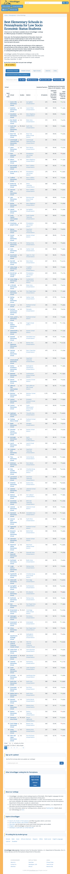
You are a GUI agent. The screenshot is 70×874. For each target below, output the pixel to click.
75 (8, 580)
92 (8, 687)
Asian (17, 839)
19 (8, 215)
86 (8, 649)
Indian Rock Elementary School (13, 651)
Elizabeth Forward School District (30, 401)
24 (8, 249)
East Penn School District (30, 688)
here (23, 810)
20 (8, 223)
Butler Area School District (30, 561)
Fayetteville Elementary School (13, 575)
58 (8, 469)
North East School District (30, 682)
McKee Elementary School (13, 205)
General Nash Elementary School (13, 521)
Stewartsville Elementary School (14, 332)
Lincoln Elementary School (13, 593)
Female (8, 839)
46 (8, 393)
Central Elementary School (13, 401)
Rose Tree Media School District (30, 135)
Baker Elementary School (13, 707)
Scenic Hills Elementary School (13, 103)
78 (8, 598)
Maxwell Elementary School (13, 338)
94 (8, 699)
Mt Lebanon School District (30, 592)
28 (8, 273)
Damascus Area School (13, 718)
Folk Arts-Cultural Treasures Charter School (14, 644)
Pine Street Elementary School (13, 244)
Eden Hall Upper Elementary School (13, 738)
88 (8, 661)
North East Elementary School (13, 683)
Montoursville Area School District (30, 199)
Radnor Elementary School (13, 713)
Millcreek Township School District (30, 502)
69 (8, 538)
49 (8, 413)
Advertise (13, 866)
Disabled (14, 841)
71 (8, 552)
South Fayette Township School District (30, 217)
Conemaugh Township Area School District (30, 141)
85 (8, 642)
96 (8, 711)
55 (8, 449)
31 (8, 291)
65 (8, 513)
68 (8, 531)
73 (8, 566)
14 (8, 183)
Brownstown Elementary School (13, 611)
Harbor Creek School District (30, 249)
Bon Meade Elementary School (13, 121)
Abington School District (30, 424)
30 (8, 285)
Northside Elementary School (13, 599)
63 (8, 501)
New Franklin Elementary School (13, 471)
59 (8, 477)
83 (8, 628)
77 (8, 592)
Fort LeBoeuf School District (30, 495)
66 (8, 519)
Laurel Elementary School (13, 444)
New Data (31, 862)
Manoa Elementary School (13, 230)
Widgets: (11, 826)
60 (8, 483)
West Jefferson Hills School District (30, 387)
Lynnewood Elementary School (13, 478)
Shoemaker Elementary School (13, 689)
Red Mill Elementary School (13, 262)
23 (8, 243)
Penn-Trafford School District (30, 166)
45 (8, 385)
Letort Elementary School (13, 149)
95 (8, 705)
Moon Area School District (30, 121)
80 (8, 610)
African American (26, 839)
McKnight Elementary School (13, 438)
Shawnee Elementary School (13, 484)
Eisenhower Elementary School (13, 256)
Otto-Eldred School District (30, 656)
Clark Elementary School (13, 250)
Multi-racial (47, 839)
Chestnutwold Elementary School (14, 361)
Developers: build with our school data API (21, 827)
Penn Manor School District (30, 148)
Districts (48, 71)
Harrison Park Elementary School (13, 192)
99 (8, 729)
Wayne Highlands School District (30, 719)
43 (8, 373)
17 (8, 203)
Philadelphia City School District (29, 155)
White (41, 839)
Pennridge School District (30, 580)
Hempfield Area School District (30, 337)
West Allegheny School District (30, 114)
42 (8, 366)
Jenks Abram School (13, 172)
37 (8, 330)
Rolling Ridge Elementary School (13, 299)
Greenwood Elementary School (13, 623)
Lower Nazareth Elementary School (13, 555)
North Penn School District (30, 519)
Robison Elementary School (13, 496)
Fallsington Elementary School (13, 617)
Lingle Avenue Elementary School (13, 568)
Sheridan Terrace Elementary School (13, 432)
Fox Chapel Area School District (31, 292)
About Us (13, 862)
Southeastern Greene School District (30, 375)
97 (8, 717)
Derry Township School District (30, 351)
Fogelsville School (13, 527)
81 (8, 616)
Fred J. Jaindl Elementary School (13, 318)
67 (8, 526)
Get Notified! (11, 65)
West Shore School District (30, 262)
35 (8, 317)
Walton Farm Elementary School (14, 695)
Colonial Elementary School (13, 508)
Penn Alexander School (13, 155)
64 (8, 507)
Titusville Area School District (30, 414)
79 (8, 604)
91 (8, 681)
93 (8, 693)
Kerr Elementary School (13, 605)
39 (8, 343)
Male (13, 839)
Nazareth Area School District (30, 553)
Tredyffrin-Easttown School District (30, 268)
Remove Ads (50, 866)
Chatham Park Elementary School (13, 451)
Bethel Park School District (30, 531)
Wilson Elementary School (13, 161)
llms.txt (30, 866)
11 (8, 165)
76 (8, 586)
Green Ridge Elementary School (13, 280)
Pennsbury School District (30, 617)
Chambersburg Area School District (30, 470)
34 (8, 309)
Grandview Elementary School (13, 502)
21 (8, 229)
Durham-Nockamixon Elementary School (13, 311)
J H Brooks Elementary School (13, 286)
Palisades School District (30, 310)
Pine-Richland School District (30, 736)
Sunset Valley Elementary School (13, 237)
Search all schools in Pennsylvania (19, 821)
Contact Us (13, 864)
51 (8, 423)
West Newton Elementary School (13, 325)
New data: (12, 824)
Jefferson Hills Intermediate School (14, 388)
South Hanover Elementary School (13, 670)
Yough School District (30, 323)
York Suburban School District (30, 650)
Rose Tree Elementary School (13, 135)
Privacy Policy (50, 862)
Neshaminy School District (30, 662)
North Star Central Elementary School (13, 128)
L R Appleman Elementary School (13, 345)
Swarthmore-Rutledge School (14, 637)
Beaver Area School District (30, 724)
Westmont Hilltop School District (30, 546)
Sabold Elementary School (13, 211)
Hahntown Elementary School (13, 540)
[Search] (64, 3)
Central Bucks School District (30, 457)
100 (8, 735)
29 (8, 279)
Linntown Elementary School (13, 677)
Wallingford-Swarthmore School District (30, 367)
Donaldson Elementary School (13, 115)
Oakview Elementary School (13, 490)
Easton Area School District (30, 483)
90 (8, 675)
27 (8, 267)
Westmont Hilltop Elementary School (13, 547)
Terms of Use (50, 864)
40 (8, 350)
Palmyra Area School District (30, 243)
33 (8, 305)
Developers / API (33, 864)
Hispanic (35, 839)
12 (8, 171)
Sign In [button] (6, 9)
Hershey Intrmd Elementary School (13, 353)
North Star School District (30, 127)
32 (8, 297)
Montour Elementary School (13, 395)
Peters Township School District (30, 185)
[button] (17, 74)
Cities (55, 71)
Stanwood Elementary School (13, 514)
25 (8, 255)
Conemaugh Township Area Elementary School (14, 142)
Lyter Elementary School (13, 199)
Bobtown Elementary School (13, 375)
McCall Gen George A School (13, 274)
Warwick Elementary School (13, 701)
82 (8, 622)
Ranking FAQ (50, 808)
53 (8, 437)
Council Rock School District (30, 108)
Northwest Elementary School (13, 561)
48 (8, 405)
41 (8, 358)
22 (8, 235)
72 (8, 560)
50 (8, 419)
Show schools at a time (14, 743)
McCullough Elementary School (13, 167)
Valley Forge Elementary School (13, 268)
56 (8, 457)
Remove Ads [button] (13, 9)
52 (8, 429)
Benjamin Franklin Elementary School (13, 533)
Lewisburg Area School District (30, 676)
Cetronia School (12, 305)
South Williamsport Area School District (30, 408)
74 (8, 574)
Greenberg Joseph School (14, 224)
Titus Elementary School (13, 458)
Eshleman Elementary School (13, 464)
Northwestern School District (30, 586)
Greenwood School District (30, 623)
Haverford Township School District (30, 230)
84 (8, 634)
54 (8, 443)
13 (8, 177)
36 (8, 323)
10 (8, 159)
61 (8, 489)
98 (8, 723)
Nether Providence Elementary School (13, 368)
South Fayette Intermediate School (14, 218)
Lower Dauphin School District (30, 668)
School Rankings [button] (17, 6)
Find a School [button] (6, 6)
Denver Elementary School (13, 381)
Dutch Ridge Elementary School (13, 725)
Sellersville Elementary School (13, 581)
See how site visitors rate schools (18, 822)
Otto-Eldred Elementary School (13, 657)
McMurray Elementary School (13, 185)
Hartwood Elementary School (13, 292)
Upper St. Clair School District (30, 255)
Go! (62, 763)
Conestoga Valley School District (30, 611)
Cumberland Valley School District (30, 280)
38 (8, 336)
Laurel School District (30, 444)
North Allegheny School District (30, 438)
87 (8, 655)
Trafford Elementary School (13, 179)
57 (8, 463)
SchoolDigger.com (33, 870)
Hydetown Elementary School (13, 414)
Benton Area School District (30, 343)
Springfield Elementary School (13, 587)
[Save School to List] (18, 102)
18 (8, 209)
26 (8, 261)
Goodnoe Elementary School (13, 109)
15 (8, 189)
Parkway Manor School (14, 420)
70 (8, 545)
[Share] (67, 3)
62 (8, 495)
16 (8, 197)
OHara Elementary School (13, 629)
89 (8, 667)
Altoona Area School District (30, 706)
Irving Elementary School (13, 731)
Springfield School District (30, 102)
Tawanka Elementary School (13, 663)
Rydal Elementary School (13, 425)
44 (8, 379)
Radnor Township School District (30, 713)
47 (8, 399)
